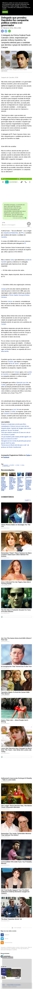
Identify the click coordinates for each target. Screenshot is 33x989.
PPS (22, 233)
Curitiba (3, 384)
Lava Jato (16, 409)
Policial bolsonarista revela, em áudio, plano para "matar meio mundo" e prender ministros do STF (12, 483)
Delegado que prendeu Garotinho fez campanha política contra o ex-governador (14, 21)
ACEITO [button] (5, 12)
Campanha (5, 465)
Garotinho (4, 237)
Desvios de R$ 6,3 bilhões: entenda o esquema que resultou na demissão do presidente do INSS (20, 484)
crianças (9, 301)
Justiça (12, 260)
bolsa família (4, 351)
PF (25, 243)
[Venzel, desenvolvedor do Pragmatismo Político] (6, 955)
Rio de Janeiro (14, 363)
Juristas (17, 465)
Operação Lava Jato (22, 382)
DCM (16, 77)
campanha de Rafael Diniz (10, 233)
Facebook (6, 457)
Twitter (28, 455)
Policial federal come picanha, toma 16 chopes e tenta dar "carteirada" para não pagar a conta (4, 484)
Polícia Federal (6, 466)
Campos (3, 289)
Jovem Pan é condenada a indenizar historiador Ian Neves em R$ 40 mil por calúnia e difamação (28, 483)
